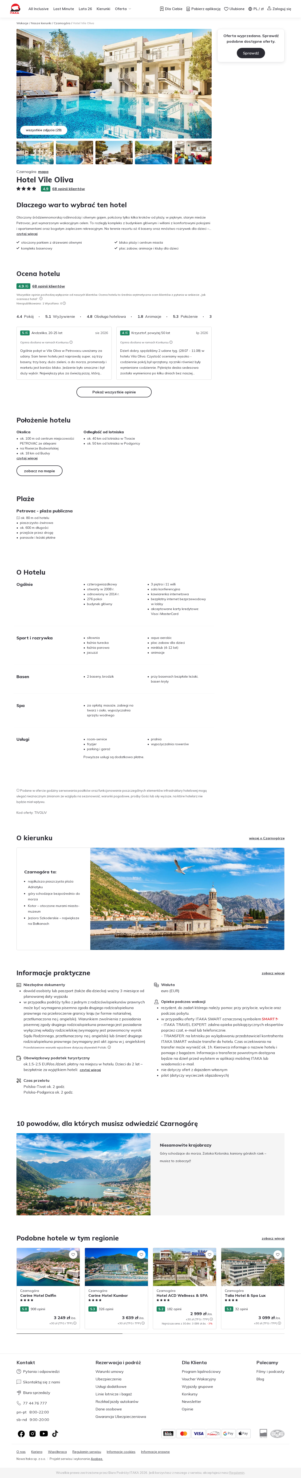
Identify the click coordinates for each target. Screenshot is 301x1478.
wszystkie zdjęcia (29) (44, 130)
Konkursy (190, 1394)
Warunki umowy (109, 1371)
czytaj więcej (27, 234)
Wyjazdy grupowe (197, 1386)
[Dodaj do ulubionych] (73, 1254)
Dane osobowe (108, 1409)
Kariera (36, 1452)
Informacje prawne (155, 1452)
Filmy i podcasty (270, 1371)
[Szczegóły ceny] (74, 1323)
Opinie (187, 1409)
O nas (21, 1452)
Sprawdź (251, 53)
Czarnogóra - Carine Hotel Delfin (42, 1250)
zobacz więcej (273, 973)
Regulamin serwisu (86, 1452)
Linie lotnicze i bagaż (113, 1394)
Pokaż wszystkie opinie (114, 392)
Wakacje (22, 23)
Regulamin (237, 1472)
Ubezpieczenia (108, 1379)
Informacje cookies (121, 1452)
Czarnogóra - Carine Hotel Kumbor (112, 1250)
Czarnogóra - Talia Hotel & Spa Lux (249, 1250)
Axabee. (97, 1459)
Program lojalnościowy (201, 1371)
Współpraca (57, 1452)
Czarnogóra (62, 23)
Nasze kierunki (41, 23)
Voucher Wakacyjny (199, 1379)
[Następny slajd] (211, 316)
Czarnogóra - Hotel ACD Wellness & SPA (181, 1252)
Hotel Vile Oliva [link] (83, 23)
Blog (260, 1379)
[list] (41, 298)
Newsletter (191, 1401)
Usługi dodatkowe (111, 1386)
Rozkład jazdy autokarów (117, 1401)
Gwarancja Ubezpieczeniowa (120, 1416)
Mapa (43, 171)
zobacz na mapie (39, 470)
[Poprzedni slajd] (16, 1174)
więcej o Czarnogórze (267, 838)
